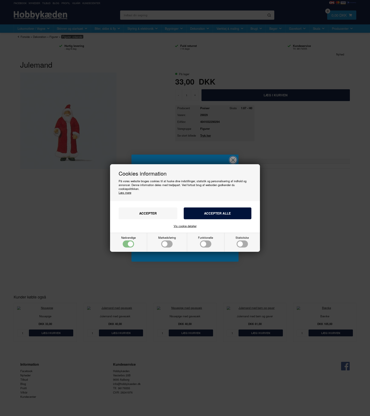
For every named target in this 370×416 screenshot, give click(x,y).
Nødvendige (128, 238)
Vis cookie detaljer (185, 226)
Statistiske (242, 238)
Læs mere (125, 193)
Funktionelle (205, 238)
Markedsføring (167, 238)
